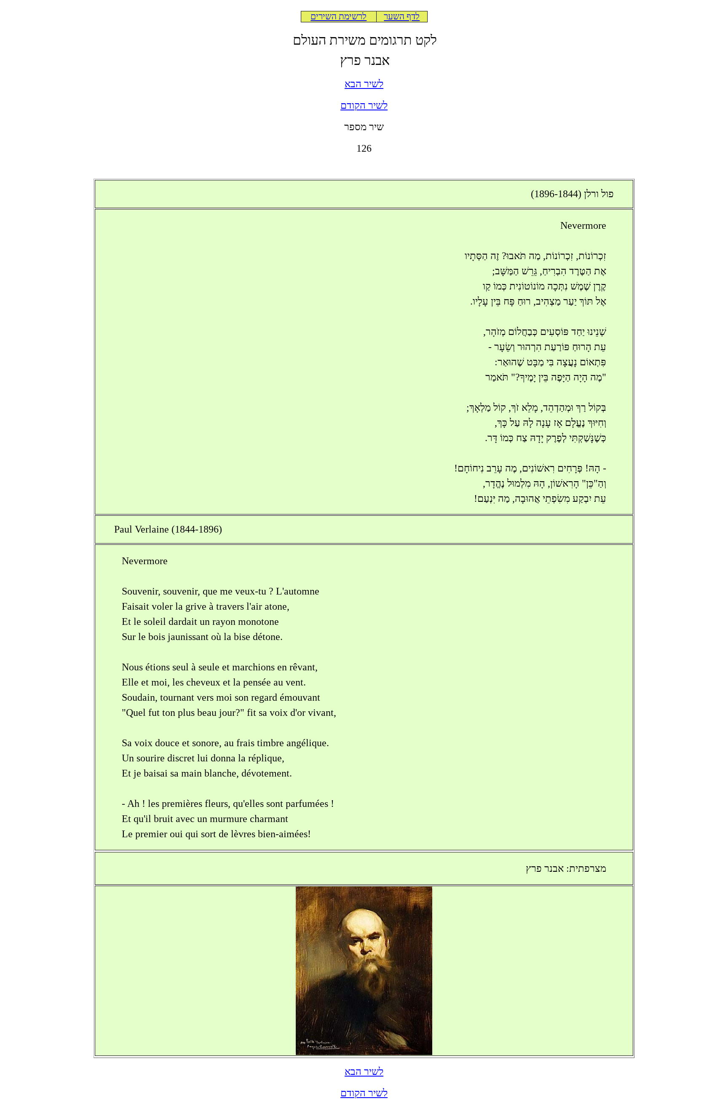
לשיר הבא (364, 83)
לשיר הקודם (364, 105)
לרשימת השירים (338, 16)
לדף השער (402, 16)
